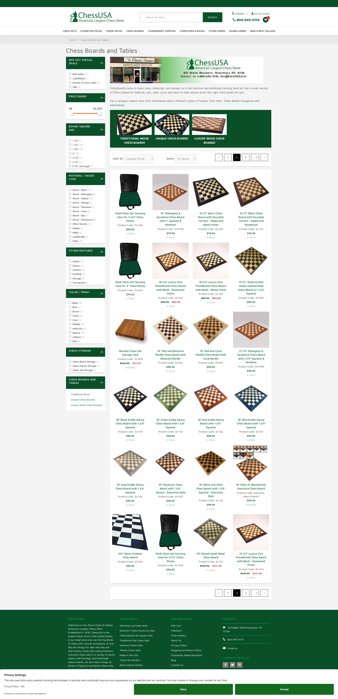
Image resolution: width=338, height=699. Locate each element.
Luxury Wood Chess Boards (86, 404)
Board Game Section (131, 664)
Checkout (176, 630)
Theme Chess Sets (130, 650)
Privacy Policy (179, 645)
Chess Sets (70, 31)
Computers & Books (192, 31)
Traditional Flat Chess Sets (134, 640)
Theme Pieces (114, 31)
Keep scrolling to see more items (133, 604)
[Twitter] (232, 665)
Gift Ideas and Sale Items (134, 625)
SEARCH (212, 17)
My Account (262, 13)
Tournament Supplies (162, 31)
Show (170, 158)
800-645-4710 (248, 20)
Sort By (118, 158)
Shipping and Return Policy (186, 650)
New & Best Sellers (262, 31)
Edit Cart (176, 625)
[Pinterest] (239, 665)
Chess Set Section (130, 660)
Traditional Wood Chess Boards (134, 140)
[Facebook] (225, 665)
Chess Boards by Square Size (136, 635)
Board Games (237, 31)
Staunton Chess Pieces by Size (137, 630)
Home (73, 39)
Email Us (232, 648)
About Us (176, 640)
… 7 (255, 157)
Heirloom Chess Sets (131, 645)
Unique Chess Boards (83, 399)
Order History (178, 635)
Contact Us (177, 664)
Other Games (217, 31)
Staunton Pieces (91, 31)
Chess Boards (135, 31)
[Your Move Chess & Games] (100, 17)
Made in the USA (129, 655)
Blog (173, 660)
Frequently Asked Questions (186, 655)
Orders (239, 13)
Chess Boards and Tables (82, 381)
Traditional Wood (80, 394)
